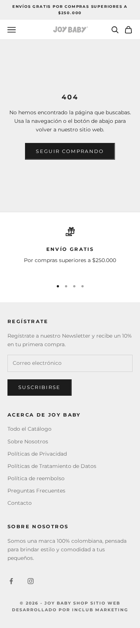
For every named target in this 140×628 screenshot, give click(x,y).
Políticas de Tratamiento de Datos (51, 466)
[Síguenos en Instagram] (30, 581)
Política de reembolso (36, 478)
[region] (70, 250)
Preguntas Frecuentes (36, 490)
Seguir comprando (70, 151)
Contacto (19, 503)
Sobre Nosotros (27, 441)
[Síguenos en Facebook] (11, 581)
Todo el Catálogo (29, 428)
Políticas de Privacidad (37, 453)
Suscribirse (39, 387)
